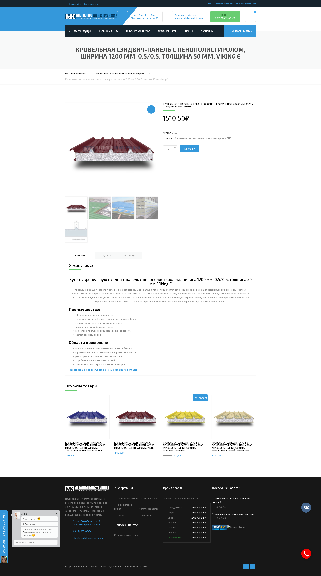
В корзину (189, 149)
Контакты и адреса (242, 31)
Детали (107, 255)
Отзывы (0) (130, 255)
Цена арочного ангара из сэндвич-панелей (231, 500)
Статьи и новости (215, 3)
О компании (207, 31)
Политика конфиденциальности (240, 3)
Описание (80, 255)
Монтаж (189, 31)
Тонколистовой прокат (138, 31)
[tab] (80, 255)
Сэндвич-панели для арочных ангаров (233, 514)
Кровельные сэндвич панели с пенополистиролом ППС (123, 73)
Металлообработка (168, 31)
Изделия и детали (108, 31)
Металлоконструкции (80, 31)
